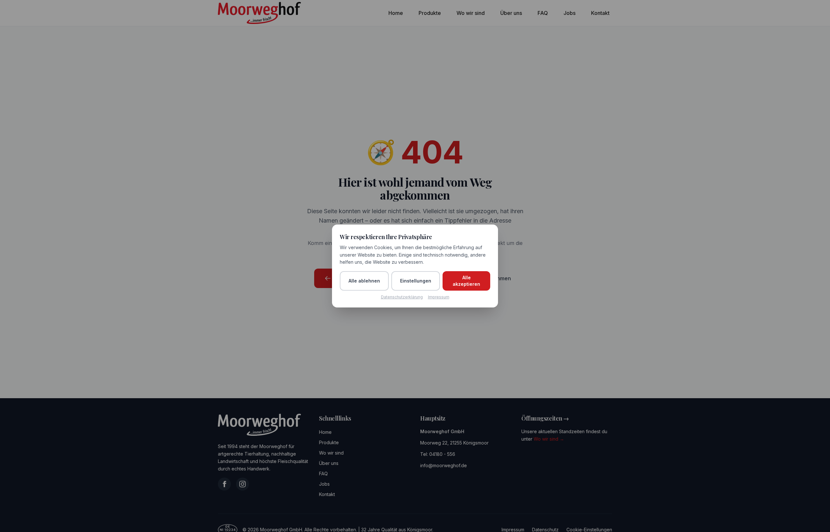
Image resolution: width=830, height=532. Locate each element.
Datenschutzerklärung (402, 297)
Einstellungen (415, 280)
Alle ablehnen (364, 280)
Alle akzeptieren (466, 281)
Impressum (438, 297)
